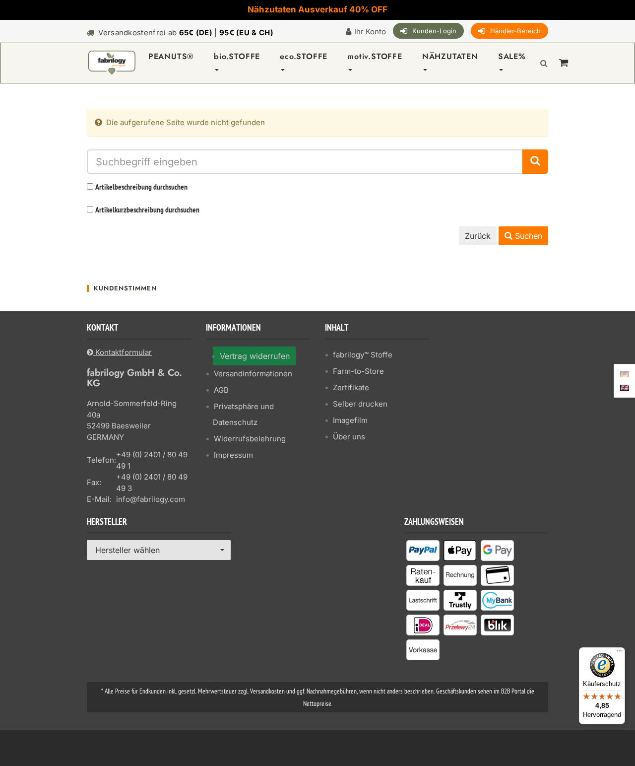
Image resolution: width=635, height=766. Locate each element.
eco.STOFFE (303, 56)
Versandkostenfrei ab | (185, 32)
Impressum (233, 455)
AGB (221, 390)
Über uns (349, 436)
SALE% (512, 56)
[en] (624, 386)
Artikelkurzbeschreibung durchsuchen (147, 210)
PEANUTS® (171, 56)
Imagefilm (350, 420)
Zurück (478, 236)
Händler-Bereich (515, 31)
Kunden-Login (434, 31)
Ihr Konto (370, 31)
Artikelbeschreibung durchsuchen (141, 188)
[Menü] (619, 653)
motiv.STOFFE (374, 56)
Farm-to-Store (358, 371)
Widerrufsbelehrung (250, 438)
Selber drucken (360, 404)
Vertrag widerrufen (255, 356)
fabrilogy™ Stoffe (362, 354)
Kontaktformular (122, 352)
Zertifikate (351, 387)
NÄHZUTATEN (450, 56)
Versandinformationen (253, 373)
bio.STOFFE (237, 56)
